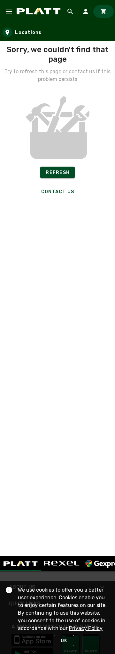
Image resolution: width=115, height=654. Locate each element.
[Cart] (103, 11)
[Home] (40, 11)
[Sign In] (85, 11)
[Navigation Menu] (9, 11)
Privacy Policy (86, 628)
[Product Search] (70, 11)
